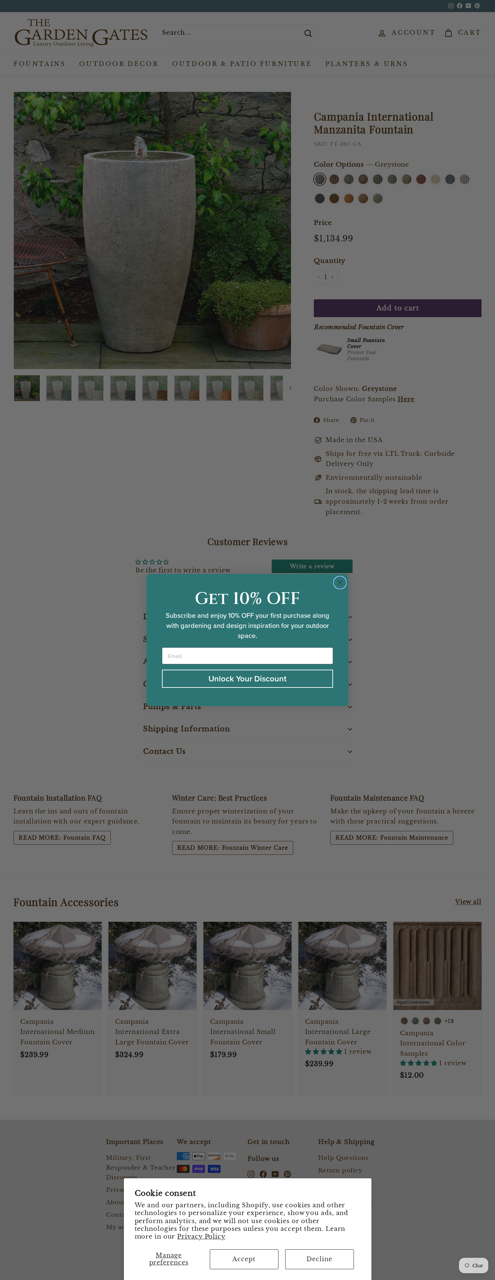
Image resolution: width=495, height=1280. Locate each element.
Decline (319, 1259)
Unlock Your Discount (247, 679)
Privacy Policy (201, 1236)
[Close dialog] (340, 582)
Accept (243, 1259)
